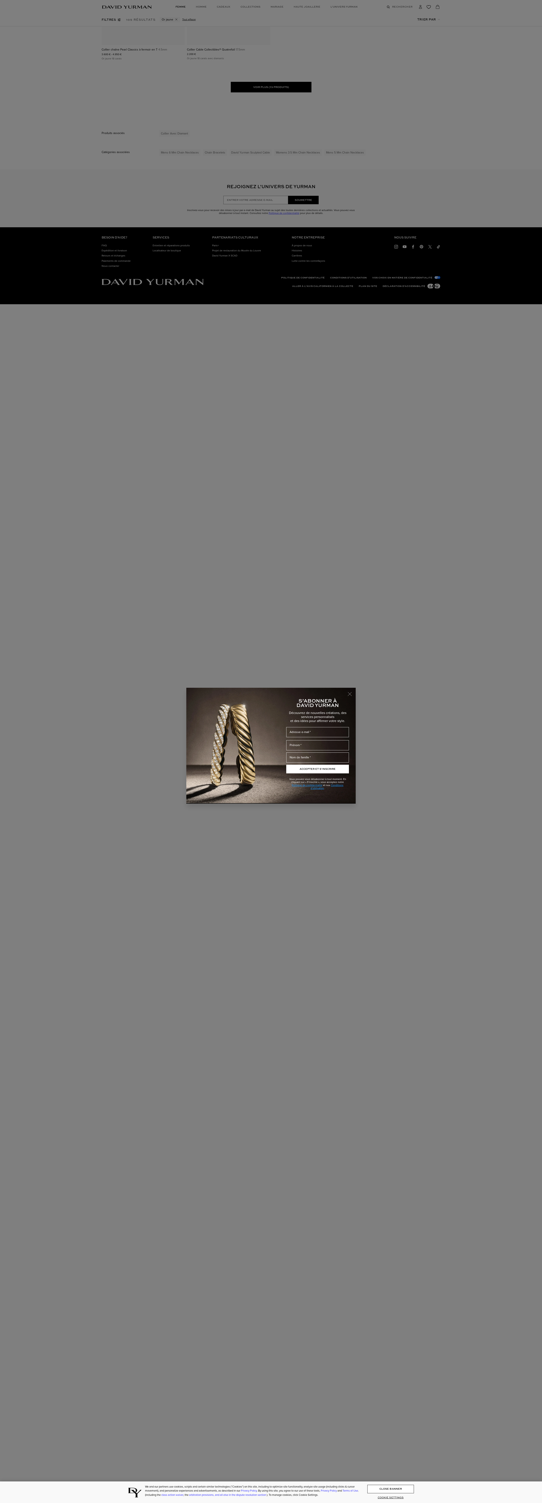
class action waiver (172, 1495)
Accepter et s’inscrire (318, 769)
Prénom (295, 745)
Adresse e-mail (299, 732)
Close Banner (390, 1489)
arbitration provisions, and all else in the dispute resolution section (228, 1495)
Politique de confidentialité (307, 785)
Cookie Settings (391, 1497)
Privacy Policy (249, 1491)
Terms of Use (350, 1491)
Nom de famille (299, 757)
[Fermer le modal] (352, 692)
